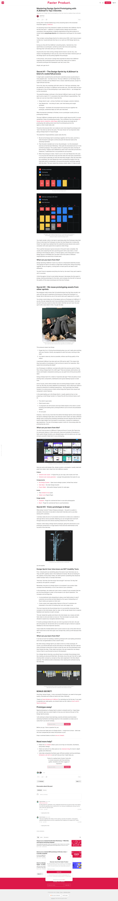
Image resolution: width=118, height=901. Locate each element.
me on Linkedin (60, 735)
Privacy (57, 892)
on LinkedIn (48, 744)
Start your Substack (56, 895)
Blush (40, 503)
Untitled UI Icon (45, 492)
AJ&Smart (50, 24)
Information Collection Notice (58, 876)
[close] (71, 857)
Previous (41, 781)
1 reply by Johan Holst (45, 812)
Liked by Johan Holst (44, 802)
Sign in (114, 2)
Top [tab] (38, 837)
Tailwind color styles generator (47, 477)
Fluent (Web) (42, 487)
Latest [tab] (41, 837)
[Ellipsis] (81, 801)
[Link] (35, 72)
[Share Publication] (103, 2)
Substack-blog (66, 749)
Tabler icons (42, 495)
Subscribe (108, 2)
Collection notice (66, 892)
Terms (61, 892)
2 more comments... (41, 831)
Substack (53, 898)
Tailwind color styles (44, 474)
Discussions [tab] (46, 837)
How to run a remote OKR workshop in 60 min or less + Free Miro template (52, 852)
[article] (59, 845)
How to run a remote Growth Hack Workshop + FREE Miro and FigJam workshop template (53, 841)
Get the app (65, 895)
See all (39, 874)
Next (77, 781)
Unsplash (41, 500)
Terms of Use (65, 874)
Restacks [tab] (45, 790)
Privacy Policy (68, 876)
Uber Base (42, 485)
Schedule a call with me (45, 755)
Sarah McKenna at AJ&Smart (50, 699)
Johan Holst (42, 15)
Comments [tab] (39, 790)
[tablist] (42, 790)
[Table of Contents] (1, 450)
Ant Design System (44, 482)
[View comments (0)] (49, 848)
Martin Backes (42, 801)
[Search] (100, 2)
